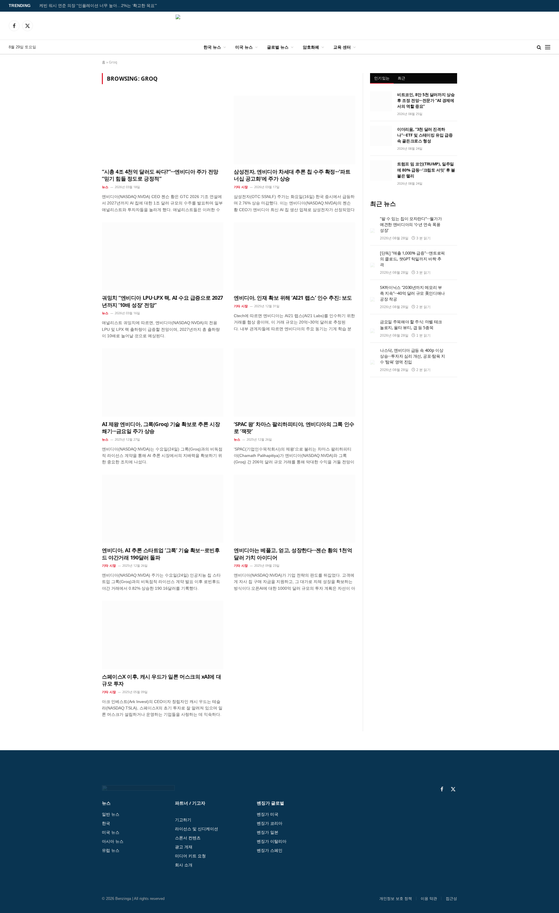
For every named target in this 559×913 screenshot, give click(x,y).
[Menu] (547, 47)
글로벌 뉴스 (278, 47)
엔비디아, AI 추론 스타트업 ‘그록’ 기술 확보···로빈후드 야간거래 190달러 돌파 (161, 554)
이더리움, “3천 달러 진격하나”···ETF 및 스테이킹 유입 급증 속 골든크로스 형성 (425, 135)
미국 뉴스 (244, 47)
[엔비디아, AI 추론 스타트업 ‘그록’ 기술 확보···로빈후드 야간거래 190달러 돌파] (162, 509)
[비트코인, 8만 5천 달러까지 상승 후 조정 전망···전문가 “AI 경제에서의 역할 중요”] (381, 101)
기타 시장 (241, 187)
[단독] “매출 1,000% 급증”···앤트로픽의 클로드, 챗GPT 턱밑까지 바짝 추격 (412, 258)
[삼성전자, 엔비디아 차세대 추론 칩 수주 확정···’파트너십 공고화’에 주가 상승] (294, 130)
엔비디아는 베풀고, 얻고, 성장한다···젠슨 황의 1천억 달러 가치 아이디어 (293, 554)
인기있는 (382, 78)
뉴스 (105, 187)
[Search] (539, 47)
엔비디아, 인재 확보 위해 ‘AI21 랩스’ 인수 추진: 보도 (293, 297)
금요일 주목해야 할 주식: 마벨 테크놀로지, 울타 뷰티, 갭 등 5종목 (411, 324)
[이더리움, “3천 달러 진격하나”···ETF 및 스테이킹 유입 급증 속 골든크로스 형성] (381, 136)
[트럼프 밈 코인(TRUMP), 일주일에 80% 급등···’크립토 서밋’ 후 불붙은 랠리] (381, 170)
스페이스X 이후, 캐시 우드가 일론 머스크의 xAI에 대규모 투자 (161, 680)
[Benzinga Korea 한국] (279, 26)
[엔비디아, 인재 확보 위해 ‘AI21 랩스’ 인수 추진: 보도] (294, 256)
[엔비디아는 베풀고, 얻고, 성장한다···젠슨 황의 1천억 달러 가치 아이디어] (294, 509)
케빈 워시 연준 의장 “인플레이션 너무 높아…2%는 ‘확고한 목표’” (98, 5)
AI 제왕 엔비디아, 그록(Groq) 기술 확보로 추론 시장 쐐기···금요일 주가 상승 (161, 428)
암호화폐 (311, 47)
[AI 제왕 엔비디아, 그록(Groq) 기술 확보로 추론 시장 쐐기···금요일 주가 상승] (162, 382)
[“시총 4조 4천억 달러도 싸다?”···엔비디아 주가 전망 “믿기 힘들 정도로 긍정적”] (162, 130)
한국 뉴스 (212, 47)
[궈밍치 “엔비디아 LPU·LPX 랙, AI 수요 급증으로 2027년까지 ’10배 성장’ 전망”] (162, 256)
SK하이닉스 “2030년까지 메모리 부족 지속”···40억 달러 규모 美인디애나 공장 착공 (412, 293)
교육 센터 (342, 47)
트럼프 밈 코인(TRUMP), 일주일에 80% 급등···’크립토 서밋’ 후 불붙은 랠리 (426, 169)
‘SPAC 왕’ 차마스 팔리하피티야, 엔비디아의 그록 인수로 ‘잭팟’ (294, 428)
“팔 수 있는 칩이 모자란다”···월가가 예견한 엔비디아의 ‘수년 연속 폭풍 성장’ (411, 224)
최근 (402, 78)
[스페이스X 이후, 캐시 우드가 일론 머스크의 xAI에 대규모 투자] (162, 635)
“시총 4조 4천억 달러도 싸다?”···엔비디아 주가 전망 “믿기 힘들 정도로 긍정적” (160, 175)
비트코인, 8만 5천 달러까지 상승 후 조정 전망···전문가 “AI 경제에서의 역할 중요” (425, 100)
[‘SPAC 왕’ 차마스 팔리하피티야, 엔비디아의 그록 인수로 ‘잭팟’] (294, 382)
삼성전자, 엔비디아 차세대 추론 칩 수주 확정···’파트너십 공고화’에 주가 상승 (292, 175)
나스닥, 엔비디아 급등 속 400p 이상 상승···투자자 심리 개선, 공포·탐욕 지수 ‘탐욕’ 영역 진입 (412, 356)
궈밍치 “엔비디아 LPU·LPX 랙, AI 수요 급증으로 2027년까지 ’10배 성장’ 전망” (162, 301)
